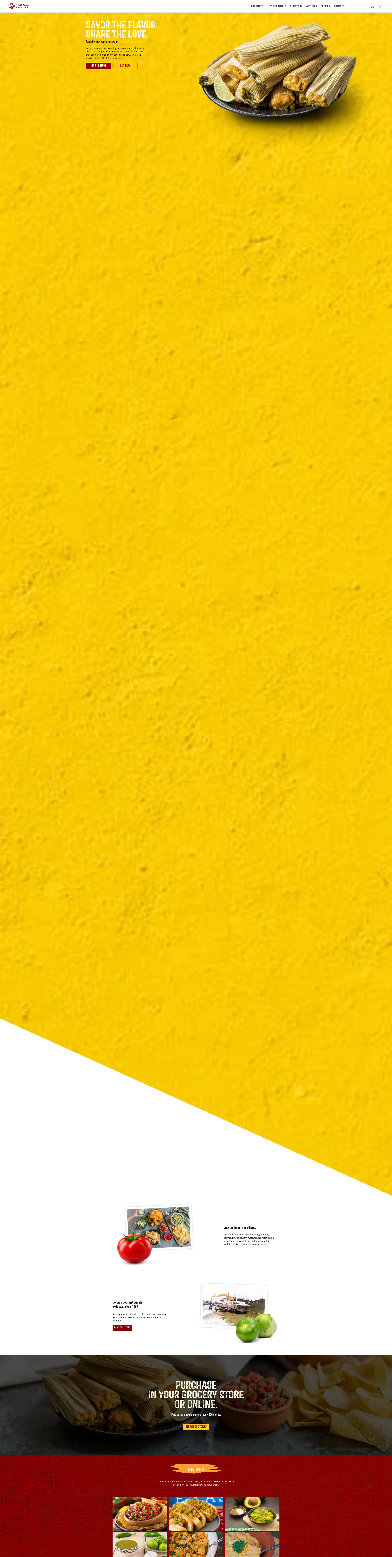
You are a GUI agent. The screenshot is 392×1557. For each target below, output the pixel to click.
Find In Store (99, 66)
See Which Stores (196, 1427)
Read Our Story (122, 1328)
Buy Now (125, 66)
